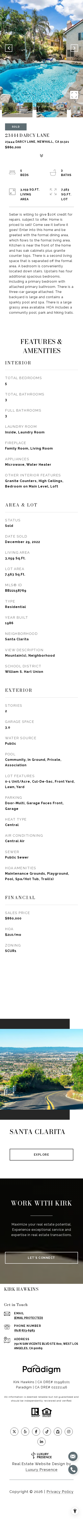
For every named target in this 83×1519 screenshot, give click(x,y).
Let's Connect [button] (41, 1257)
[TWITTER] (14, 1432)
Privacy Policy (60, 1492)
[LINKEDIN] (41, 1442)
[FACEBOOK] (36, 1432)
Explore (41, 1154)
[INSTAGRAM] (69, 1432)
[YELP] (25, 1432)
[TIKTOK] (47, 1432)
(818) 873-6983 (24, 1330)
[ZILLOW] (58, 1432)
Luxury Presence (42, 1470)
